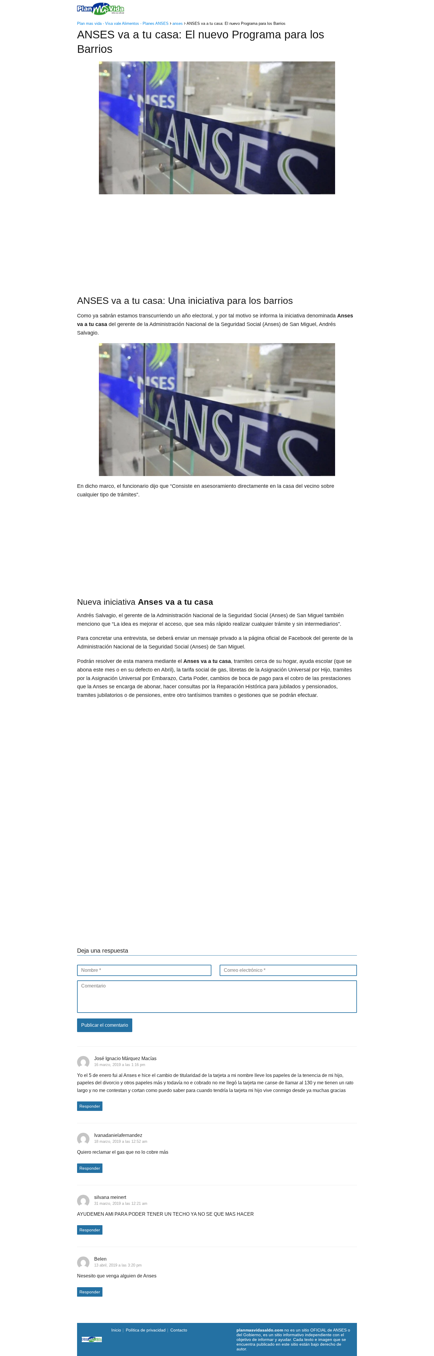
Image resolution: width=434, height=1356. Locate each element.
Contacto (178, 1330)
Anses (224, 8)
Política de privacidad (146, 1330)
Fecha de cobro (260, 8)
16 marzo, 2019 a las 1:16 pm (119, 1064)
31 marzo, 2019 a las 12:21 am (120, 1203)
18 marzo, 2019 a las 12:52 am (120, 1141)
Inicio (164, 8)
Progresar (296, 8)
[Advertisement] (217, 241)
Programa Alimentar (336, 8)
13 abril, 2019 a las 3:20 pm (118, 1265)
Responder (89, 1106)
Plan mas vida (193, 8)
